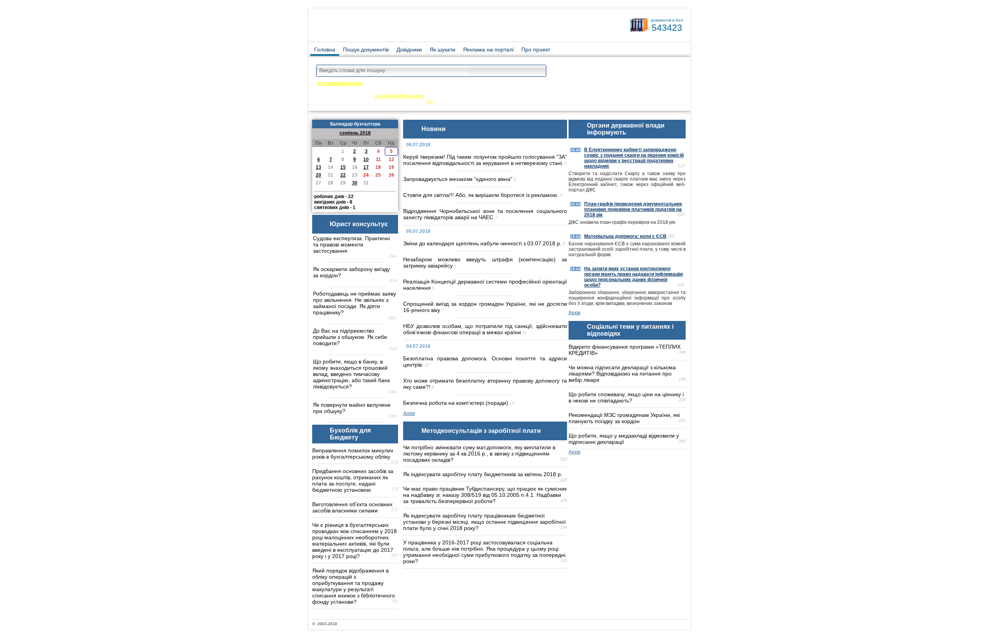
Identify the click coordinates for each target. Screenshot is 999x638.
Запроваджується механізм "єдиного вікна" (457, 179)
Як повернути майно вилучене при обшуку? (352, 408)
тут (429, 101)
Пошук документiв (366, 49)
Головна (324, 49)
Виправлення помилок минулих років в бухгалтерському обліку (352, 453)
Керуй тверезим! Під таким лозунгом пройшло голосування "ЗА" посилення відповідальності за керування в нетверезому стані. (485, 160)
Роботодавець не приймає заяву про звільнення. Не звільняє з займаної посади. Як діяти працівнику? (354, 303)
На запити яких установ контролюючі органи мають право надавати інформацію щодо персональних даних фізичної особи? (633, 277)
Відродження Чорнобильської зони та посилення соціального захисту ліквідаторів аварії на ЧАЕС (485, 214)
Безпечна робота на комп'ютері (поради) (455, 403)
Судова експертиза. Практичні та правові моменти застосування (351, 244)
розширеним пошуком (399, 96)
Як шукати (442, 49)
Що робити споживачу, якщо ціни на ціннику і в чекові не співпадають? (626, 397)
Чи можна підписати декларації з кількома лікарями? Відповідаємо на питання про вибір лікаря (622, 373)
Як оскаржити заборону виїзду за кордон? (351, 272)
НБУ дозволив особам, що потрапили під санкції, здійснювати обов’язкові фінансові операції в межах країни (485, 329)
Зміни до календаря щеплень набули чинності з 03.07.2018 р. (482, 243)
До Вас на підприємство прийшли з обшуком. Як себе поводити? (350, 337)
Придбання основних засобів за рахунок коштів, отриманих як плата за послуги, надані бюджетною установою (352, 480)
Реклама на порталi (488, 49)
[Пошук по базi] (538, 71)
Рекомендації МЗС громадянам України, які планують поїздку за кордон (624, 418)
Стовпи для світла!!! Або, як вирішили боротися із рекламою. (481, 195)
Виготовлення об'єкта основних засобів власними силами (352, 507)
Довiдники (409, 49)
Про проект (535, 49)
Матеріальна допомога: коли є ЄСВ (625, 236)
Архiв (409, 413)
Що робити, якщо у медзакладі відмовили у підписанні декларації (624, 438)
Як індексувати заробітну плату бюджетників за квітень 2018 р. (482, 474)
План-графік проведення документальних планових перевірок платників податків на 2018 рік (633, 209)
